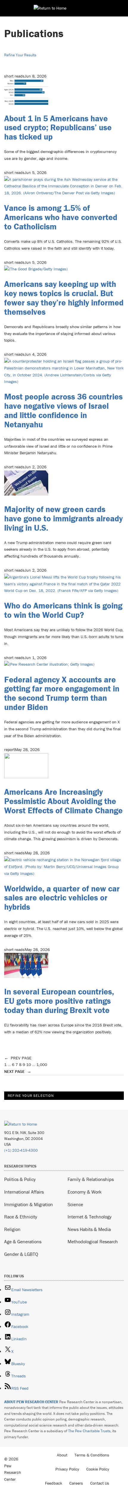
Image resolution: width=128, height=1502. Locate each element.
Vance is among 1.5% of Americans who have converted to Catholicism (60, 217)
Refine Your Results (20, 54)
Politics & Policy (20, 1179)
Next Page (17, 1071)
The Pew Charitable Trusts (89, 1430)
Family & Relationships (91, 1179)
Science (75, 1204)
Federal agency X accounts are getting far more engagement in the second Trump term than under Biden (61, 693)
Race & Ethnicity (20, 1217)
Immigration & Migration (28, 1204)
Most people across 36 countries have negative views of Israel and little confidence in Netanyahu (63, 410)
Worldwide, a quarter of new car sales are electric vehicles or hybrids (62, 897)
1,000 (41, 1064)
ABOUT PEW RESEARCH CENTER (31, 1401)
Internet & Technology (90, 1217)
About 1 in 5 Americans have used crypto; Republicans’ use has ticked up (58, 127)
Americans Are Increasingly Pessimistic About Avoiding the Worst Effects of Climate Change (63, 801)
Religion (12, 1229)
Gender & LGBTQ (21, 1254)
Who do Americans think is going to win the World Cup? (63, 610)
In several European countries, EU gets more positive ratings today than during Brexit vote (59, 1000)
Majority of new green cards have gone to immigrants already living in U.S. (63, 518)
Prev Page (18, 1058)
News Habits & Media (89, 1229)
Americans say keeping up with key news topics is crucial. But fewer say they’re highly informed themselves (64, 298)
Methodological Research (93, 1241)
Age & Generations (22, 1241)
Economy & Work (85, 1192)
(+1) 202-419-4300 (21, 1150)
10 (28, 1064)
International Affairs (24, 1192)
